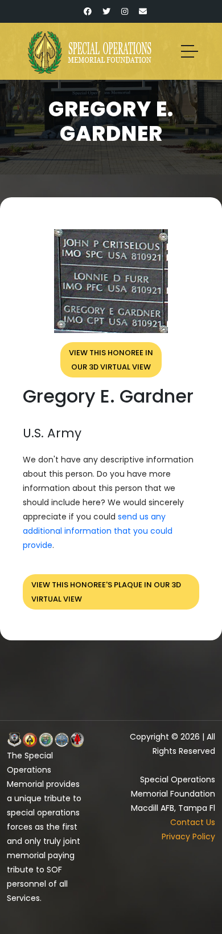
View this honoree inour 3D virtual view (111, 359)
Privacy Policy (188, 836)
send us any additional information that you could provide (97, 531)
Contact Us (192, 822)
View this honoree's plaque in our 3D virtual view (106, 591)
